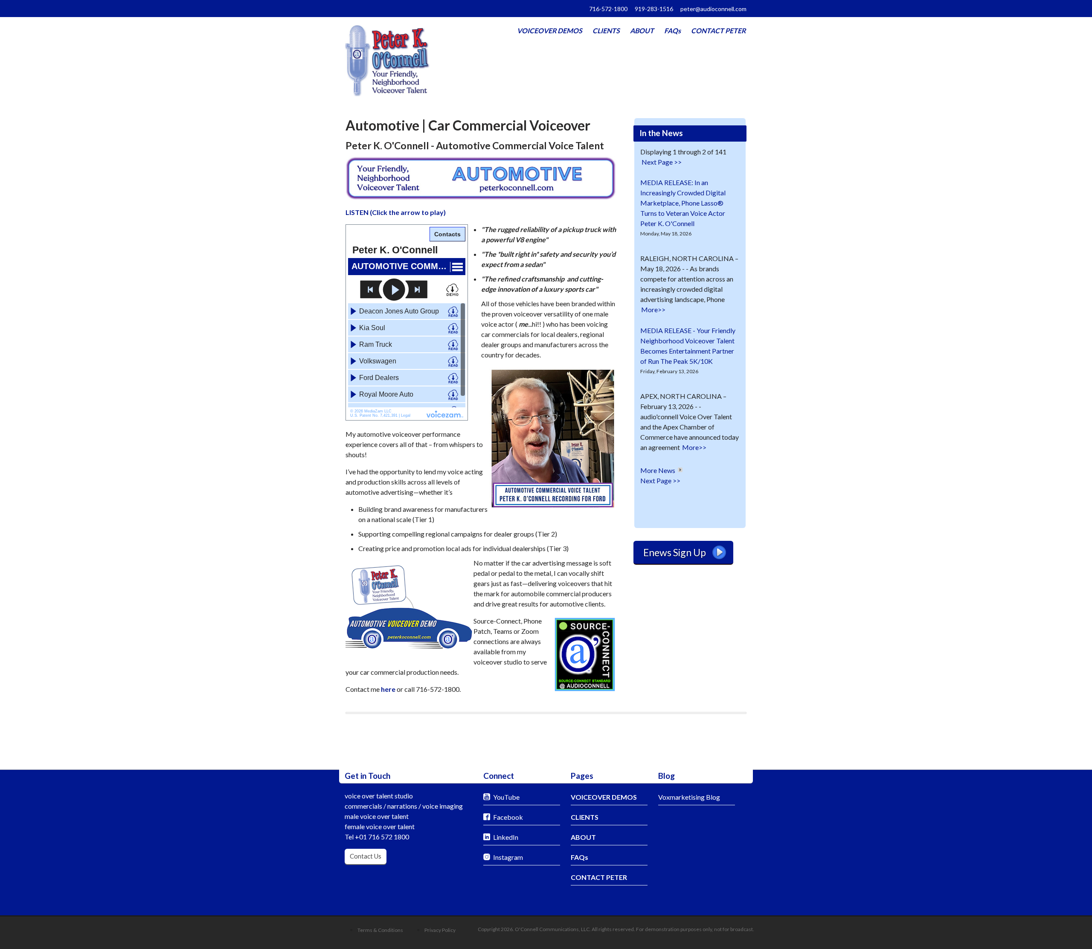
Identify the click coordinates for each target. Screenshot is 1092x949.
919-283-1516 (654, 8)
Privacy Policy (440, 930)
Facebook (508, 817)
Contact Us (365, 856)
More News (657, 470)
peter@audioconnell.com (713, 8)
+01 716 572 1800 (382, 837)
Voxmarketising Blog (689, 797)
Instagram (508, 857)
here (388, 689)
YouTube (506, 797)
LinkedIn (505, 837)
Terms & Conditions (380, 930)
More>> (653, 309)
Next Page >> (662, 162)
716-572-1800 (608, 8)
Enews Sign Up (674, 552)
